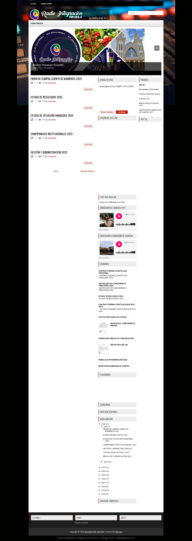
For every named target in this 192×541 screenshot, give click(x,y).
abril (105, 462)
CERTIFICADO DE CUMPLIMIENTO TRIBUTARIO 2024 (112, 284)
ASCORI (33, 4)
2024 (103, 471)
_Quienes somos (46, 4)
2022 (103, 479)
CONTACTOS (144, 99)
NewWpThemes (70, 538)
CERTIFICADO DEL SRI (119, 345)
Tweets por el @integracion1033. (112, 202)
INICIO (142, 85)
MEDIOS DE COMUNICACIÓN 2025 (117, 456)
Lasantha (95, 538)
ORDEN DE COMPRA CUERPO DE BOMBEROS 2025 (56, 78)
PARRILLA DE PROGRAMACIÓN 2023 (113, 360)
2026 (103, 424)
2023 (103, 475)
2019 (103, 490)
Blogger (119, 532)
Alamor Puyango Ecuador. (48, 65)
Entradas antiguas (87, 171)
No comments (50, 83)
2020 (103, 486)
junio (106, 427)
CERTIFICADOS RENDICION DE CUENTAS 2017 (150, 111)
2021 (103, 483)
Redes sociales (107, 112)
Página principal (37, 23)
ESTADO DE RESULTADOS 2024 (111, 296)
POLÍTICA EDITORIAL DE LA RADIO (113, 317)
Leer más (88, 90)
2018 (103, 494)
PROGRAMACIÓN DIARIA (149, 89)
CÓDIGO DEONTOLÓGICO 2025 (116, 452)
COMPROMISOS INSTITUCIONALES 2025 (52, 133)
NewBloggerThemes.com (126, 538)
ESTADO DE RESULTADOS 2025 (46, 97)
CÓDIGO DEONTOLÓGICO (150, 94)
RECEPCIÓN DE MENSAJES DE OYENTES (114, 366)
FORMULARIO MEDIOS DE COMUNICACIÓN (116, 338)
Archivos (122, 112)
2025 (103, 467)
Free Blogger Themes (107, 538)
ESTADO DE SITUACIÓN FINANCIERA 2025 (52, 115)
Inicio (56, 171)
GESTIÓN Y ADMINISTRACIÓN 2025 (49, 152)
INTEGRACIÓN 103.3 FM (94, 532)
